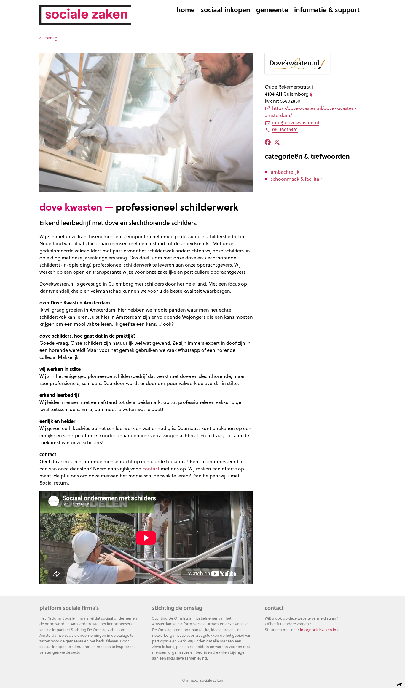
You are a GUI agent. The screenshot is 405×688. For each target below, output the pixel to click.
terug (51, 37)
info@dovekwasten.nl (295, 122)
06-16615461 (285, 129)
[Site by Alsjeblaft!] (400, 684)
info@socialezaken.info (320, 629)
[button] (46, 64)
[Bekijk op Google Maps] (312, 94)
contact (151, 468)
